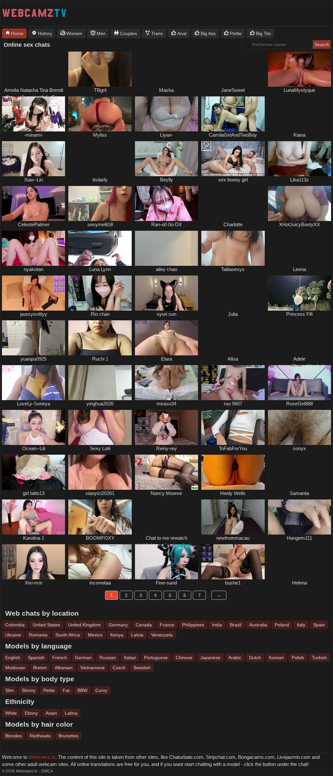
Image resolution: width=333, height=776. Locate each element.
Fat (66, 690)
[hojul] (232, 293)
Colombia (15, 624)
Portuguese (156, 657)
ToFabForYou (233, 448)
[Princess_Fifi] (299, 293)
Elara (166, 359)
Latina (71, 713)
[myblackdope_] (299, 472)
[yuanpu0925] (33, 337)
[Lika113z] (299, 158)
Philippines (193, 624)
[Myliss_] (99, 113)
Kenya (116, 634)
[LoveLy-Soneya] (33, 382)
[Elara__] (166, 337)
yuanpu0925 (33, 359)
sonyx (299, 448)
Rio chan (100, 314)
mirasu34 (166, 403)
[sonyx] (299, 427)
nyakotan (33, 269)
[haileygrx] (166, 69)
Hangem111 (299, 538)
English (12, 657)
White (11, 713)
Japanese (210, 657)
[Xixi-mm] (33, 561)
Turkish (319, 657)
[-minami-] (33, 113)
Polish (298, 657)
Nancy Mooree (166, 493)
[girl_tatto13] (33, 472)
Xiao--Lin (33, 179)
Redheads (40, 735)
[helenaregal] (299, 561)
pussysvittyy (33, 314)
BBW (82, 690)
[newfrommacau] (232, 517)
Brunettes (68, 735)
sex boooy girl (233, 179)
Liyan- (166, 135)
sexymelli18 (100, 224)
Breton (40, 667)
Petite (49, 690)
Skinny (28, 690)
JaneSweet (233, 90)
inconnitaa (100, 582)
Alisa (233, 359)
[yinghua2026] (99, 382)
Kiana (299, 135)
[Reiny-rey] (166, 427)
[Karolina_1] (33, 517)
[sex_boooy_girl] (232, 158)
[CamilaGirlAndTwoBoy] (232, 113)
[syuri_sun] (166, 293)
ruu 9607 (233, 403)
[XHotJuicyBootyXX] (299, 203)
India (217, 624)
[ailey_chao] (166, 248)
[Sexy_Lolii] (99, 427)
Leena (299, 269)
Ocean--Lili (33, 448)
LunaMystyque (299, 90)
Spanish (36, 657)
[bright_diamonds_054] (33, 69)
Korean (276, 657)
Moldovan (15, 667)
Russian (108, 657)
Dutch (255, 657)
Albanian (64, 667)
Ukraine (13, 634)
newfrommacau (232, 538)
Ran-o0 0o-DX (166, 224)
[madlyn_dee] (299, 248)
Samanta (299, 493)
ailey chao (166, 269)
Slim (9, 690)
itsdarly (100, 179)
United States (46, 624)
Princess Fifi (299, 314)
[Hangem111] (299, 517)
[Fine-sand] (166, 561)
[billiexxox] (166, 517)
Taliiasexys (233, 269)
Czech (119, 667)
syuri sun (166, 314)
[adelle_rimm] (299, 337)
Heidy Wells (233, 493)
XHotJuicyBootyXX (299, 224)
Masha (166, 90)
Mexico (95, 634)
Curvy (101, 690)
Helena (299, 582)
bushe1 (233, 582)
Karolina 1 (33, 538)
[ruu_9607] (232, 382)
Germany (118, 624)
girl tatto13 (34, 493)
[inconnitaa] (99, 561)
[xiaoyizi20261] (99, 472)
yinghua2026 (100, 403)
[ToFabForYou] (232, 427)
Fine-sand (166, 582)
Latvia (137, 634)
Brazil (235, 624)
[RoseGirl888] (299, 382)
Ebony (31, 713)
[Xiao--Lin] (33, 158)
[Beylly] (166, 158)
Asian (51, 713)
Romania (38, 634)
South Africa (67, 634)
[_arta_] (232, 337)
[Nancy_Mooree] (166, 472)
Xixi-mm (34, 582)
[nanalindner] (299, 113)
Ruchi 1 (100, 359)
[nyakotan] (33, 248)
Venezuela (162, 634)
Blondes (13, 735)
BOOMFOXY (100, 538)
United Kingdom (84, 624)
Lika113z (299, 179)
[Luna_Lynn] (99, 248)
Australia (258, 624)
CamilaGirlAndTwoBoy (233, 135)
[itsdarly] (99, 158)
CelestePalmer (33, 224)
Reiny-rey (166, 448)
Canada (144, 624)
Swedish (142, 667)
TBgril (100, 90)
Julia (233, 314)
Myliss (100, 135)
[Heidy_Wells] (232, 472)
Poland (282, 624)
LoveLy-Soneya (33, 403)
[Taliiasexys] (232, 248)
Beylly (166, 179)
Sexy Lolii (100, 448)
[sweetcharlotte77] (232, 203)
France (167, 624)
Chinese (184, 657)
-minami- (33, 135)
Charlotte (233, 224)
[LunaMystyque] (299, 69)
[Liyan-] (166, 113)
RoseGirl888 (299, 403)
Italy (301, 624)
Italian (130, 657)
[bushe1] (232, 561)
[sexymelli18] (99, 203)
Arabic (234, 657)
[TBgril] (99, 69)
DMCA (47, 771)
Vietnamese (92, 667)
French (59, 657)
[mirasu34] (166, 382)
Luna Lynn (100, 269)
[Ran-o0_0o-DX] (166, 203)
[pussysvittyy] (33, 293)
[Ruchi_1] (99, 337)
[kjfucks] (232, 69)
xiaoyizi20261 (100, 493)
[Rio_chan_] (99, 293)
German (83, 657)
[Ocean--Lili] (33, 427)
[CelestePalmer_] (33, 203)
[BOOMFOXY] (99, 517)
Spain (319, 624)
